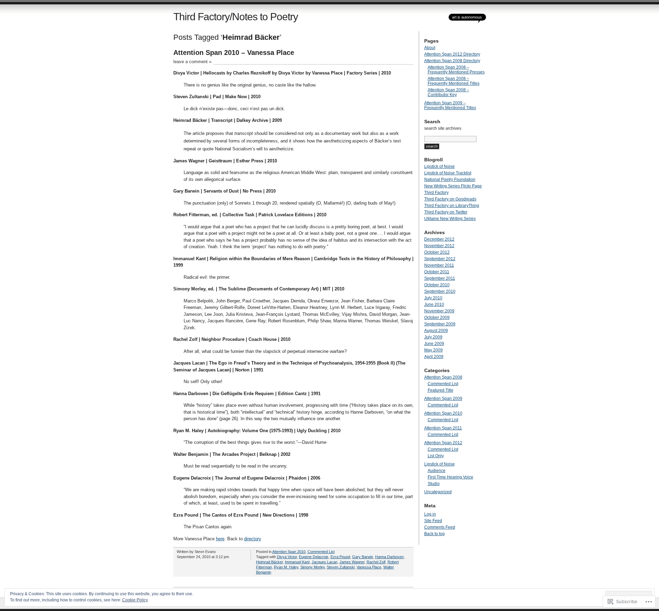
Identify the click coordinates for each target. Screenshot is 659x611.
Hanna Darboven (389, 557)
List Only (436, 455)
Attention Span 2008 (443, 377)
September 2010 (439, 291)
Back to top (434, 533)
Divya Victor (287, 557)
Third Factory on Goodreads (450, 199)
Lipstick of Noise (439, 166)
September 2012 (439, 258)
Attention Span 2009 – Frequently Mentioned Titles (450, 105)
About (429, 47)
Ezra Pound (340, 557)
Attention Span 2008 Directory (452, 60)
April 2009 (433, 356)
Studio (434, 483)
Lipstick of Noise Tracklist (447, 173)
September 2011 (439, 278)
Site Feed (433, 520)
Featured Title (440, 390)
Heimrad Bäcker (269, 562)
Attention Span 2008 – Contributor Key (448, 92)
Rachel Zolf (376, 562)
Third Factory (436, 192)
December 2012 (439, 239)
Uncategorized (438, 491)
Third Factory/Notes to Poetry (235, 16)
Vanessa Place (369, 567)
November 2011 (439, 265)
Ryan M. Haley (286, 567)
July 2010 (433, 298)
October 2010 (437, 285)
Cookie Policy (135, 600)
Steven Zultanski (341, 567)
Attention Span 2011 (443, 428)
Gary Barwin (362, 557)
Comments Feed (439, 527)
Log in (430, 514)
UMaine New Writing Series (450, 218)
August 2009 (436, 330)
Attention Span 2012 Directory (452, 54)
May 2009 (433, 350)
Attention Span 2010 (288, 552)
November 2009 (439, 311)
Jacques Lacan (324, 562)
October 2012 (437, 252)
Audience (437, 470)
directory (252, 538)
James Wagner (352, 562)
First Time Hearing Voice (450, 477)
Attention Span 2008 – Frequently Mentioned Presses (456, 69)
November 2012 (439, 245)
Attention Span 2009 (443, 398)
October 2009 (437, 317)
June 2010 (434, 304)
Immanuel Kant (297, 562)
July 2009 (433, 337)
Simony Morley (312, 567)
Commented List (321, 552)
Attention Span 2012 (443, 442)
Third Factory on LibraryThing (451, 205)
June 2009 (434, 343)
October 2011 (436, 271)
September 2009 (439, 324)
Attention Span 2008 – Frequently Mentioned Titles (453, 81)
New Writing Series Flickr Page (453, 186)
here (220, 538)
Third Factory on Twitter (445, 212)
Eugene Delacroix (313, 557)
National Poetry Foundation (449, 179)
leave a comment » (192, 61)
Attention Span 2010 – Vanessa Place (233, 52)
